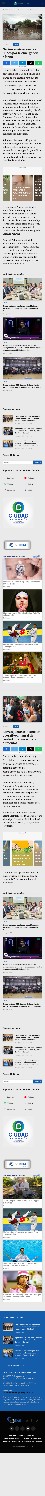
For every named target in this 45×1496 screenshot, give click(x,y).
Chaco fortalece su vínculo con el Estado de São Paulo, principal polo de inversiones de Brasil (21, 308)
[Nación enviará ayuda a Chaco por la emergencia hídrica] (22, 27)
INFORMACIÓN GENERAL (10, 1438)
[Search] (42, 3)
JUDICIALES (25, 1438)
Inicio (4, 9)
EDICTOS (39, 1441)
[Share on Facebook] (6, 63)
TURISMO (30, 1435)
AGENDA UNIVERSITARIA (11, 1441)
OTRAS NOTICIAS (28, 1441)
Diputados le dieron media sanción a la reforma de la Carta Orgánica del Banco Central (28, 431)
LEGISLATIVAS (36, 1438)
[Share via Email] (30, 63)
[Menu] (3, 3)
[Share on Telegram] (22, 63)
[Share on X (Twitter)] (14, 63)
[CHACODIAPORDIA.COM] (23, 3)
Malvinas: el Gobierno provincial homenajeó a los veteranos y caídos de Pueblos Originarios (27, 443)
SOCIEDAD (12, 1435)
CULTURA (21, 1435)
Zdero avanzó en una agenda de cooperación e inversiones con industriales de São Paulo (27, 418)
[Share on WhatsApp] (38, 63)
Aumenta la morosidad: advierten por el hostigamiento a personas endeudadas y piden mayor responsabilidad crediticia (22, 347)
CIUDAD (16, 44)
